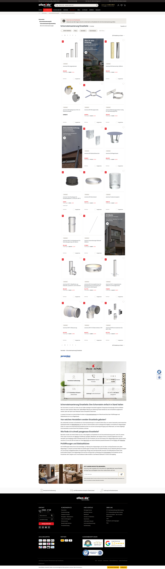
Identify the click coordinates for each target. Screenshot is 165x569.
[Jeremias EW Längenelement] (72, 50)
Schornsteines (107, 452)
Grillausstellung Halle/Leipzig (115, 512)
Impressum (100, 560)
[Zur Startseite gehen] (45, 5)
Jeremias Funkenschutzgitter (112, 197)
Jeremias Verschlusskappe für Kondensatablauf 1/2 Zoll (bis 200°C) (72, 197)
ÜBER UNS (109, 507)
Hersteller (83, 30)
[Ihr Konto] (118, 5)
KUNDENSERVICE (66, 507)
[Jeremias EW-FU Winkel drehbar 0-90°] (93, 311)
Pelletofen (122, 440)
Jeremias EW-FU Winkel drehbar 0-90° (93, 327)
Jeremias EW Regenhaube (112, 153)
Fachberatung (87, 525)
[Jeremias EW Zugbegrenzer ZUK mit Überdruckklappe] (72, 94)
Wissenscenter (64, 521)
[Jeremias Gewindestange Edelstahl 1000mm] (93, 224)
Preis (75, 30)
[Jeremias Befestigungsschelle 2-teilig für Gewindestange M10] (115, 94)
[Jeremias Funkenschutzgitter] (115, 181)
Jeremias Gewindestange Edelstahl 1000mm (92, 241)
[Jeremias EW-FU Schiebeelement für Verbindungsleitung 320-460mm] (72, 224)
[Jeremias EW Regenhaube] (115, 137)
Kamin (115, 440)
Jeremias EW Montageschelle (91, 109)
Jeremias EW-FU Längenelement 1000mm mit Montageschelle (113, 284)
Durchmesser (93, 30)
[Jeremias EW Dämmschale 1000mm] (115, 50)
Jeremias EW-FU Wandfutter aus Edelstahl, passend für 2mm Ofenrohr (72, 284)
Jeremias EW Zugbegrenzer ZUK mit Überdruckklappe (71, 110)
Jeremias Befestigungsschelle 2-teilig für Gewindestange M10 (115, 110)
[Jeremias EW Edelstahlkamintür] (93, 137)
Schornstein (41, 19)
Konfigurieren (123, 567)
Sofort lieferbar (67, 30)
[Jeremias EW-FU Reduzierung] (72, 311)
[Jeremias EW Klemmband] (93, 181)
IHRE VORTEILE (88, 507)
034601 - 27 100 (46, 510)
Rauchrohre (86, 440)
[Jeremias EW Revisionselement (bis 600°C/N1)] (115, 311)
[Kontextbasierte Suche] (56, 5)
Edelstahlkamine (75, 424)
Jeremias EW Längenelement (70, 66)
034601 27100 (56, 1)
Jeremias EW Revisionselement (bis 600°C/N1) (114, 328)
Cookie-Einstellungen (123, 560)
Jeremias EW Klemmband (90, 197)
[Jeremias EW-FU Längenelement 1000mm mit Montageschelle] (115, 268)
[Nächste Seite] (75, 35)
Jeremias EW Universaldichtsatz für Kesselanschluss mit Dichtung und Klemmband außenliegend (92, 285)
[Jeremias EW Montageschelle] (93, 94)
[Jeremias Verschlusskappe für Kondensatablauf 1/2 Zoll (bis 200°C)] (72, 181)
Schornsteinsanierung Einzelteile (48, 23)
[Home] (39, 13)
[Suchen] (96, 5)
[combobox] (77, 5)
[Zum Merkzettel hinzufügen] (80, 40)
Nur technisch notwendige (113, 567)
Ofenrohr (77, 436)
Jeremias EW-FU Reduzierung (70, 327)
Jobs (107, 518)
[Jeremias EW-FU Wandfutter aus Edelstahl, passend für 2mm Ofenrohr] (72, 268)
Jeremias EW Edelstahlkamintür (92, 153)
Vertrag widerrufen (46, 523)
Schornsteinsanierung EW (45, 21)
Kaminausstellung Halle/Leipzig (116, 510)
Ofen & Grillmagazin (66, 519)
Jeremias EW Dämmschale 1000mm (114, 66)
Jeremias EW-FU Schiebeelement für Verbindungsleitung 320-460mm (71, 241)
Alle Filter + (102, 30)
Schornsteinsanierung (91, 414)
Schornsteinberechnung (89, 523)
